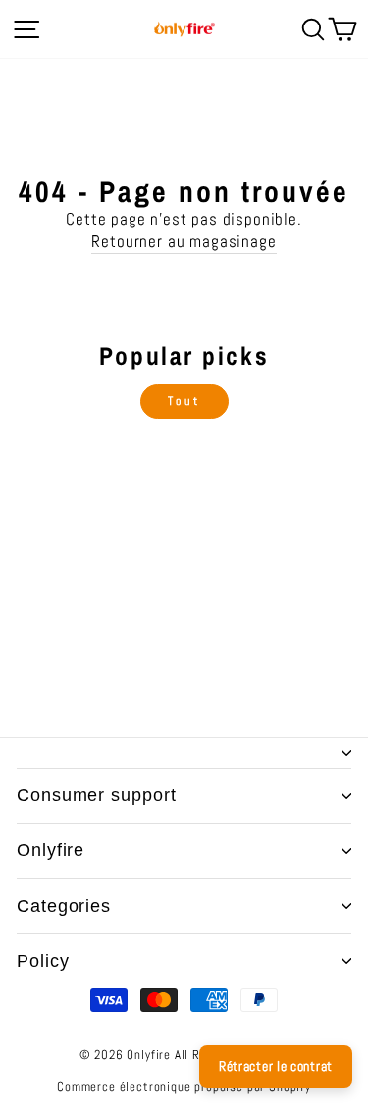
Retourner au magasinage (183, 241)
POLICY (43, 961)
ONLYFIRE (50, 850)
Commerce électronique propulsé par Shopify (184, 1087)
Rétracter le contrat (276, 1066)
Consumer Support (96, 795)
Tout (184, 401)
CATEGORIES (64, 906)
